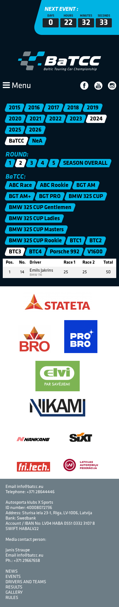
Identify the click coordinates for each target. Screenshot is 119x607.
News (12, 571)
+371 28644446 (41, 492)
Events (13, 577)
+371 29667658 (27, 561)
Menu (20, 86)
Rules (12, 598)
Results (14, 587)
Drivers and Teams (26, 582)
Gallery (14, 592)
